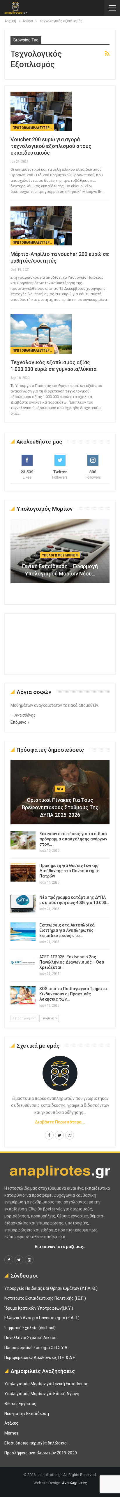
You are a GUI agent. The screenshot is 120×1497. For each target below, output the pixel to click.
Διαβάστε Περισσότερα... (60, 1122)
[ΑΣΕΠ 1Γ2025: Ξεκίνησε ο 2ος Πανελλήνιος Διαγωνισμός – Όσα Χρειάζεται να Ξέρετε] (23, 963)
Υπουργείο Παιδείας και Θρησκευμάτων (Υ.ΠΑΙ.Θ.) (51, 1288)
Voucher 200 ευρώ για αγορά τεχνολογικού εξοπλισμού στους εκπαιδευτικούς (50, 146)
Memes (11, 1433)
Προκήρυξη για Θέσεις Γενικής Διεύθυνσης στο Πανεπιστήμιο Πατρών (69, 870)
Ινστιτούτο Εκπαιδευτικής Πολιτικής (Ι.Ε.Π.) (45, 1298)
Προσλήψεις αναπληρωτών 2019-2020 (40, 1453)
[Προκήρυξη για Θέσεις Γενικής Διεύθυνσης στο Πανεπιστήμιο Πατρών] (23, 872)
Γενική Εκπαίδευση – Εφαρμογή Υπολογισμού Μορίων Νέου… (60, 570)
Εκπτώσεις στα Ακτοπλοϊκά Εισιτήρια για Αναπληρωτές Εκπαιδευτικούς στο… (67, 930)
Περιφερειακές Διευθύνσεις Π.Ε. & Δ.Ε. (40, 1357)
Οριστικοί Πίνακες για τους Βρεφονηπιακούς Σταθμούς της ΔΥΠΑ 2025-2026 (60, 807)
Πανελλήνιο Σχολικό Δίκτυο (30, 1337)
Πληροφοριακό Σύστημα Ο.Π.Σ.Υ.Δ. (36, 1347)
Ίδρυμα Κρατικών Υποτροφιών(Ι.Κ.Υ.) (38, 1308)
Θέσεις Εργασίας (20, 1403)
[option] (60, 554)
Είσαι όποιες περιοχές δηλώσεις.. (36, 1443)
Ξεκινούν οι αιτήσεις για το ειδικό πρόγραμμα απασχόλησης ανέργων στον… (73, 839)
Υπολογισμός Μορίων (60, 555)
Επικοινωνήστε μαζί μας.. (60, 1246)
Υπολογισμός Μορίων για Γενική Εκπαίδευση (46, 1383)
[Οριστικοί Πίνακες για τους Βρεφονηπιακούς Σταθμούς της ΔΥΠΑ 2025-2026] (60, 792)
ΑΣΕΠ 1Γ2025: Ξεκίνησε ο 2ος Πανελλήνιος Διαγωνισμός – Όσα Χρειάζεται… (71, 962)
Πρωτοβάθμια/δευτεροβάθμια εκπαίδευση (33, 128)
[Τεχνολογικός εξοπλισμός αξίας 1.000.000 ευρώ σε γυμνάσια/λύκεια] (41, 333)
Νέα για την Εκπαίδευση (26, 1413)
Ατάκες (11, 1423)
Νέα (60, 789)
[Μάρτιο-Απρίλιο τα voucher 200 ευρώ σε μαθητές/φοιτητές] (41, 225)
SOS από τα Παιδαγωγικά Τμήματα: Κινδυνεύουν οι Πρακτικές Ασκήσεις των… (73, 994)
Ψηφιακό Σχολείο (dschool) (30, 1327)
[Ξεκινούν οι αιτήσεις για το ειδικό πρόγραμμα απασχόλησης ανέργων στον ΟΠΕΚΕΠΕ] (23, 840)
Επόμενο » (19, 722)
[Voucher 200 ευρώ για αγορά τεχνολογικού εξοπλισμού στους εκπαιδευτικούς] (41, 111)
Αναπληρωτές (74, 1483)
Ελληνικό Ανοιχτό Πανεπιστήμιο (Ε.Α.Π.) (42, 1317)
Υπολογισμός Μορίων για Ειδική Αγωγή (41, 1393)
